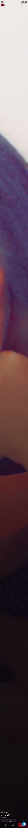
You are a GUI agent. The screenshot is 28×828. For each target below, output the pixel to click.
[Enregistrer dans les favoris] (22, 2)
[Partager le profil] (25, 2)
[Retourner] (2, 2)
